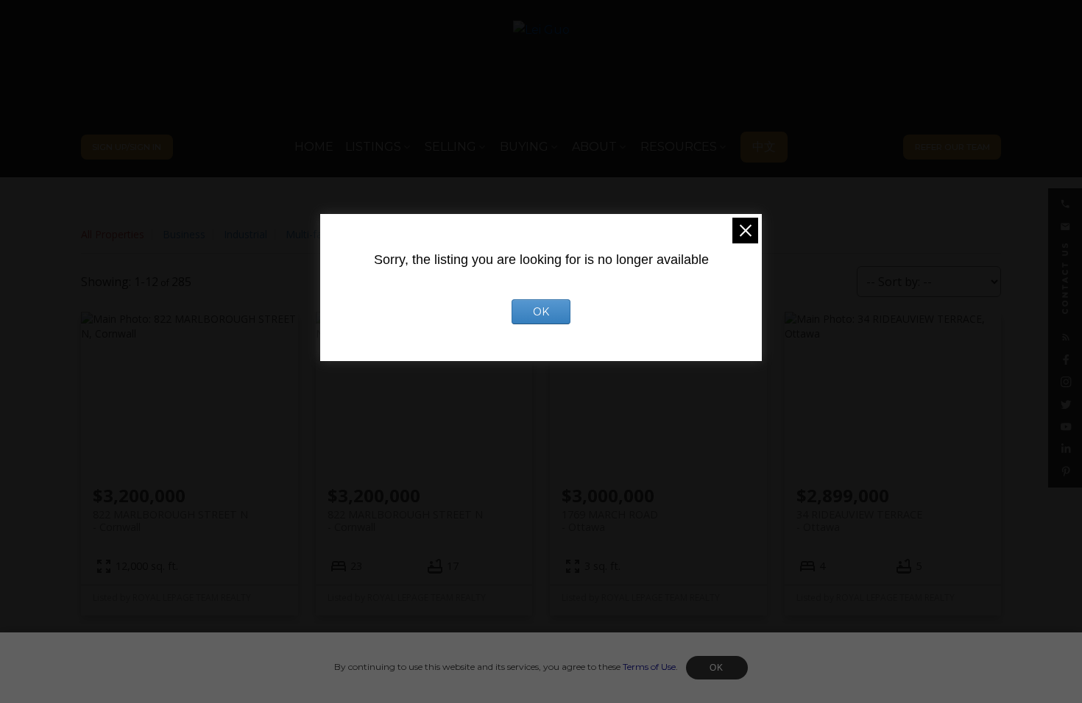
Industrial (245, 234)
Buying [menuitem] (524, 147)
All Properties (112, 234)
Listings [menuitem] (373, 147)
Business (184, 234)
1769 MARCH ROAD (610, 520)
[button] (127, 147)
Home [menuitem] (313, 147)
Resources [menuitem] (678, 147)
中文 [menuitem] (764, 147)
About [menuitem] (594, 147)
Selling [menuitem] (450, 147)
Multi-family (314, 234)
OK (717, 668)
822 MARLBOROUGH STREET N (170, 520)
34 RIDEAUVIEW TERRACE (859, 520)
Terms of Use (649, 666)
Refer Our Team (952, 147)
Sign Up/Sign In (126, 147)
